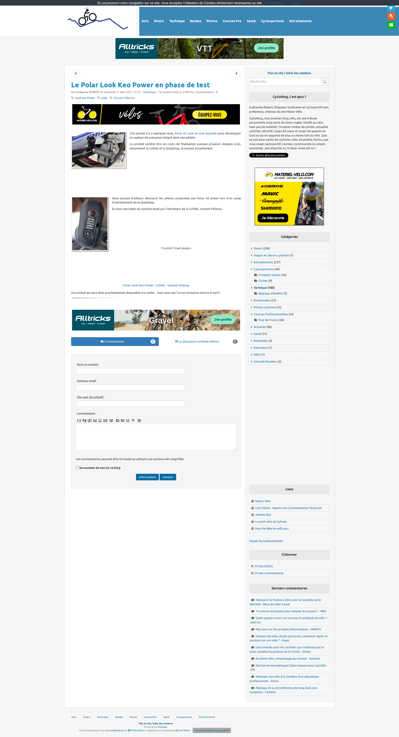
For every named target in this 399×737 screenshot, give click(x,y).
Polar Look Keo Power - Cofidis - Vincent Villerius (156, 285)
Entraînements (263, 262)
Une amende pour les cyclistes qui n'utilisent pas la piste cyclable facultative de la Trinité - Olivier (287, 649)
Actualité (260, 327)
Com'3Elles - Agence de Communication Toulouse (288, 508)
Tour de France (268, 320)
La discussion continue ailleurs (207, 341)
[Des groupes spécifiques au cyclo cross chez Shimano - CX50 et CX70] (75, 73)
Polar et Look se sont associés (196, 133)
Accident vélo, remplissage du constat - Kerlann (288, 659)
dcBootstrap (117, 730)
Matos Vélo (263, 501)
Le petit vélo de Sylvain (271, 522)
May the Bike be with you (271, 529)
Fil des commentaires (269, 573)
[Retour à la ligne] (111, 421)
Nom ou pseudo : (88, 365)
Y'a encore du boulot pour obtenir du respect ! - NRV (291, 611)
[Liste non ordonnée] (117, 421)
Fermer (296, 2)
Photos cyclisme (264, 307)
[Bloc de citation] (133, 421)
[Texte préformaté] (128, 421)
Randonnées (262, 300)
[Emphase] (84, 421)
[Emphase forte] (79, 421)
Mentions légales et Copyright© (212, 730)
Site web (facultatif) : (91, 397)
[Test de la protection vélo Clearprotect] (236, 73)
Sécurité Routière (265, 362)
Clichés (263, 281)
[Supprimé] (95, 421)
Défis (257, 355)
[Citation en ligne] (100, 421)
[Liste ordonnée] (122, 421)
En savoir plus (275, 2)
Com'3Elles (184, 730)
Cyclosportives (264, 269)
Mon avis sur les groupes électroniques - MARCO (288, 629)
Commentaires (129, 341)
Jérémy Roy (263, 515)
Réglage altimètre (270, 293)
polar (104, 98)
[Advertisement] (156, 182)
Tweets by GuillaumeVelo (266, 541)
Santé (257, 334)
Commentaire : (87, 414)
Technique (149, 92)
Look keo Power (85, 98)
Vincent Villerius (124, 98)
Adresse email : (87, 381)
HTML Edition (137, 730)
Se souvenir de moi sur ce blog (100, 468)
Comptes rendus (269, 275)
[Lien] (139, 421)
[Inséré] (89, 421)
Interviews (261, 348)
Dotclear (162, 726)
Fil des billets (264, 566)
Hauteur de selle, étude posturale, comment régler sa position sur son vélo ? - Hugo (289, 638)
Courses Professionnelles (271, 314)
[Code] (105, 421)
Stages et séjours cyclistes (271, 255)
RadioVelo (261, 341)
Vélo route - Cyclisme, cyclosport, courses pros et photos (98, 20)
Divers (258, 248)
